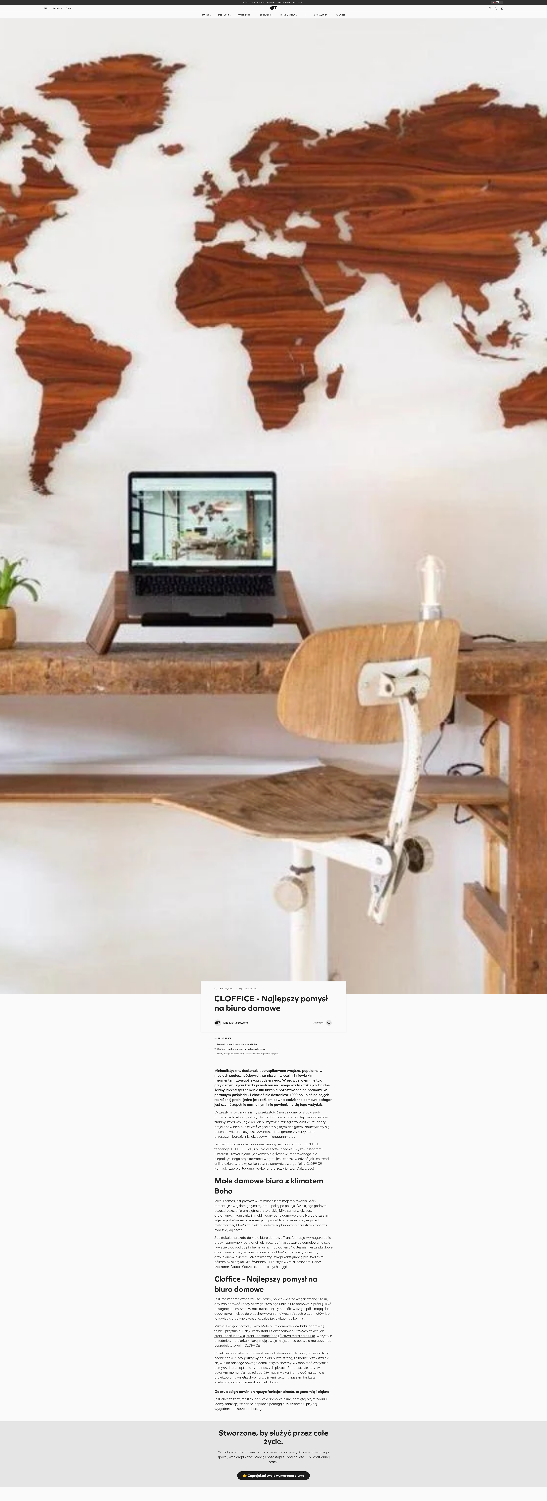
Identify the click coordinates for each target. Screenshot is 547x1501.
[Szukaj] (489, 8)
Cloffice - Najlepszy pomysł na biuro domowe (241, 1049)
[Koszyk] (501, 8)
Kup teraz (298, 2)
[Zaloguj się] (496, 8)
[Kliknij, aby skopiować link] (329, 1023)
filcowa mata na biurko (297, 1336)
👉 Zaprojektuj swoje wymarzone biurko (273, 1476)
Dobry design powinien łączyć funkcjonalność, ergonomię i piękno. (248, 1054)
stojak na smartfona (261, 1336)
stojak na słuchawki (229, 1336)
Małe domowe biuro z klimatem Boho (237, 1044)
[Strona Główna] (273, 8)
